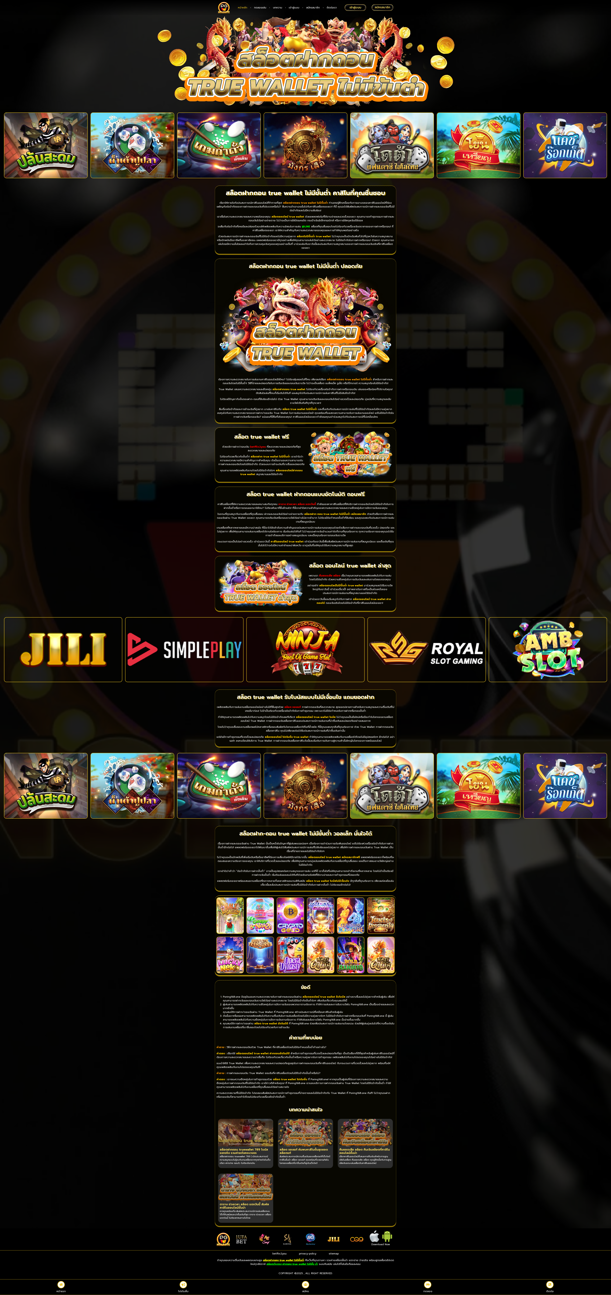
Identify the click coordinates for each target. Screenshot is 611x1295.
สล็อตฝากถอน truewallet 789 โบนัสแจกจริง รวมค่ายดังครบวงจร (244, 1151)
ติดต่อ (550, 1291)
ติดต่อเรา (332, 8)
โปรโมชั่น (183, 1291)
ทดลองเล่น (260, 8)
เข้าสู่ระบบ (294, 8)
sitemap (334, 1253)
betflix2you (279, 1253)
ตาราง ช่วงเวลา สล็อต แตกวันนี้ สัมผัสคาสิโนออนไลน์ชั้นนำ (244, 1206)
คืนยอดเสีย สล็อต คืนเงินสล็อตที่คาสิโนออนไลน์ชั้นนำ (364, 1151)
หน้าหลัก (242, 8)
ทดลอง (427, 1291)
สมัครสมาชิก (313, 8)
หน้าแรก (61, 1291)
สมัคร (305, 1291)
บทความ (277, 8)
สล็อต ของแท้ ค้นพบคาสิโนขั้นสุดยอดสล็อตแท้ (304, 1151)
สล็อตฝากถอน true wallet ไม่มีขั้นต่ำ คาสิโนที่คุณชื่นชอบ (305, 193)
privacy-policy (307, 1253)
